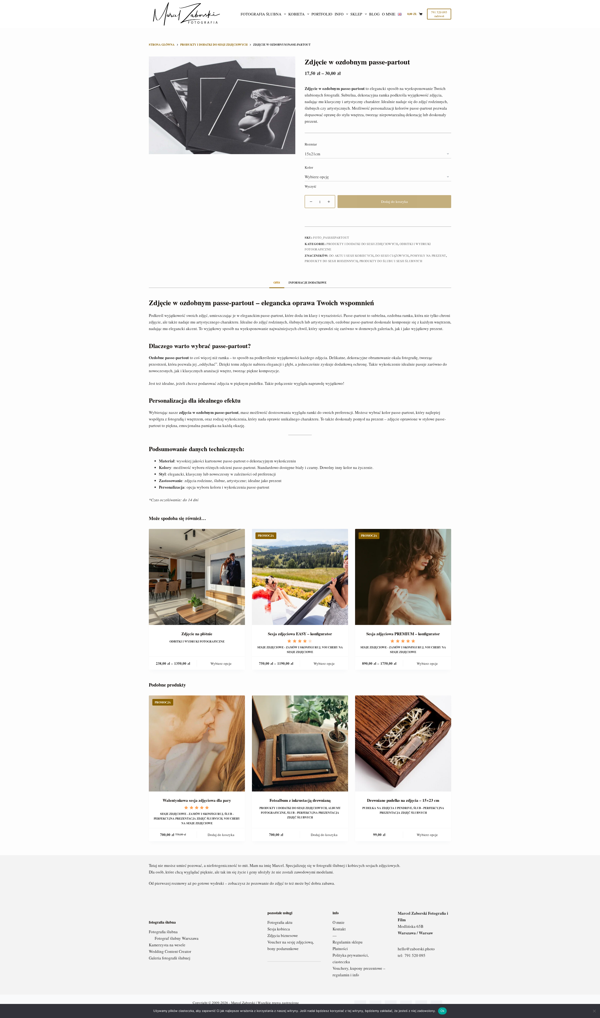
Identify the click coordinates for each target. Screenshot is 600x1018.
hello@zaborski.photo (416, 948)
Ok (442, 1011)
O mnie (388, 13)
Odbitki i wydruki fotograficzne (197, 641)
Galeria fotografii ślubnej (169, 958)
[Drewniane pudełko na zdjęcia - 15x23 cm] (403, 743)
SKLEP (356, 13)
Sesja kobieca (278, 929)
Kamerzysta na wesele (167, 944)
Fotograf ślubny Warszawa (177, 938)
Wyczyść (310, 186)
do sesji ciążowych (392, 255)
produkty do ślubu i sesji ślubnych (391, 261)
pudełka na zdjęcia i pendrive (387, 808)
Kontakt (339, 929)
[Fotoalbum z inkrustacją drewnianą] (300, 743)
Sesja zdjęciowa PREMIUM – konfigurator (403, 634)
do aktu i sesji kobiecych (351, 255)
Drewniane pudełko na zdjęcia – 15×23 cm (403, 800)
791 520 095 (415, 955)
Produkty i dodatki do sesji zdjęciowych (362, 244)
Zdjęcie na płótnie (196, 634)
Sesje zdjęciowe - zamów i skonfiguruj (288, 647)
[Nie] (594, 1011)
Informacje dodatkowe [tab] (307, 283)
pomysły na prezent (428, 255)
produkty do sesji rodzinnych (331, 261)
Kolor (309, 167)
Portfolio (321, 13)
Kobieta (296, 13)
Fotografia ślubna (261, 13)
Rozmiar (311, 144)
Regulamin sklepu (348, 942)
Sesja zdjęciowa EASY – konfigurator (300, 634)
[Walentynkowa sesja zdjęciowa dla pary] (197, 743)
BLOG (374, 13)
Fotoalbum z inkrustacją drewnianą (300, 800)
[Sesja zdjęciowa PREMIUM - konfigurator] (403, 577)
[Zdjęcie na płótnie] (197, 577)
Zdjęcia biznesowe (282, 935)
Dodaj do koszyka (394, 201)
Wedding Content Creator (170, 951)
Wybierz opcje (221, 663)
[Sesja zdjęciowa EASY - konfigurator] (300, 577)
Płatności (340, 948)
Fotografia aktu (279, 922)
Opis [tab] (277, 283)
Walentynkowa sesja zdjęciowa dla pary (197, 800)
